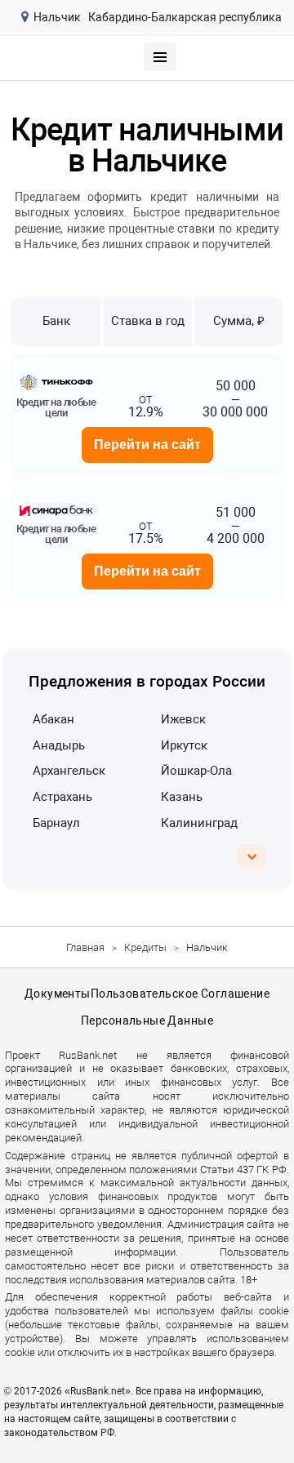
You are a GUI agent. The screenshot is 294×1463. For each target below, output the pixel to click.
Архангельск (69, 770)
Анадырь (59, 745)
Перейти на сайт (147, 444)
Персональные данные (147, 1020)
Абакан (53, 719)
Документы (57, 993)
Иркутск (184, 745)
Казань (182, 796)
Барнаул (56, 823)
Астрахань (62, 796)
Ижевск (183, 719)
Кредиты (145, 947)
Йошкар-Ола (196, 770)
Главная (85, 947)
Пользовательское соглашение (180, 993)
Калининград (199, 823)
